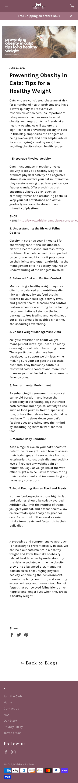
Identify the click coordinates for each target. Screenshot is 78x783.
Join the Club (13, 696)
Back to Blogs (41, 662)
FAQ (6, 714)
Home (8, 702)
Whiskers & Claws (23, 764)
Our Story (10, 720)
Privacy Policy (13, 726)
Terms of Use (12, 733)
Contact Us (11, 708)
